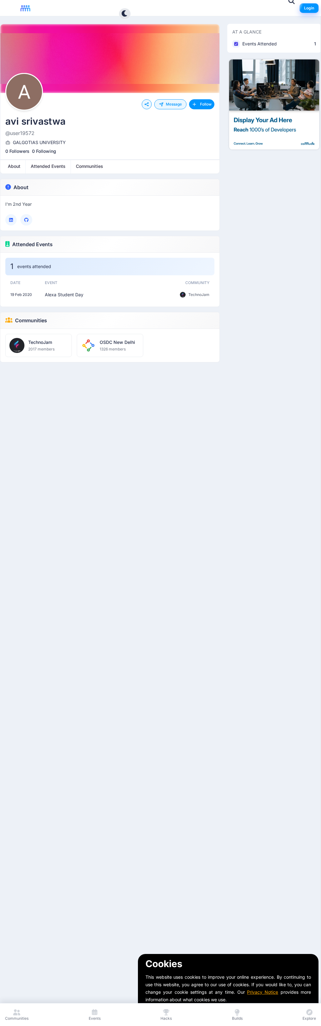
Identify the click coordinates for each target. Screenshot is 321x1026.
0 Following (44, 151)
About (21, 187)
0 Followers (17, 151)
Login (309, 8)
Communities (31, 320)
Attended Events (32, 244)
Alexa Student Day (64, 294)
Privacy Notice (262, 992)
